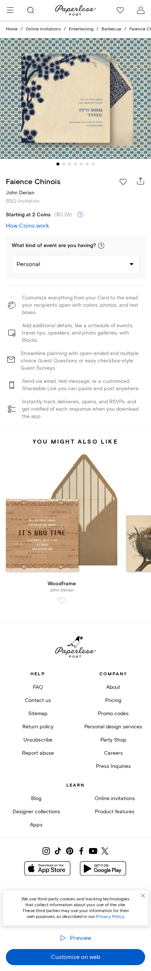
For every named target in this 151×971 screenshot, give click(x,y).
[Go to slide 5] (81, 164)
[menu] (10, 10)
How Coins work (27, 225)
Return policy (38, 727)
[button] (101, 245)
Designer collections (36, 811)
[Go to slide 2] (63, 164)
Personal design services (113, 727)
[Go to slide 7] (93, 164)
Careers (113, 753)
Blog (36, 798)
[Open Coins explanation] (80, 215)
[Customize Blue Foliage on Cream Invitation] (75, 98)
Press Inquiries (113, 766)
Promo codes (113, 713)
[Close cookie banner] (143, 895)
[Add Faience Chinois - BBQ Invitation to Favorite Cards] (123, 182)
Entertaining (81, 29)
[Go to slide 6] (87, 164)
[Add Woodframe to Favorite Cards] (61, 600)
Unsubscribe (37, 740)
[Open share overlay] (140, 180)
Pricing (113, 700)
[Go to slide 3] (69, 164)
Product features (115, 811)
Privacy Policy (110, 916)
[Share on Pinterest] (69, 851)
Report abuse (38, 753)
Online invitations (43, 29)
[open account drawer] (140, 10)
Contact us (38, 700)
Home (12, 29)
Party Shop (113, 740)
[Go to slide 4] (75, 164)
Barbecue (111, 29)
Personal (28, 264)
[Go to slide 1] (57, 164)
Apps (36, 825)
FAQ (38, 687)
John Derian (20, 193)
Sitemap (38, 713)
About (113, 687)
